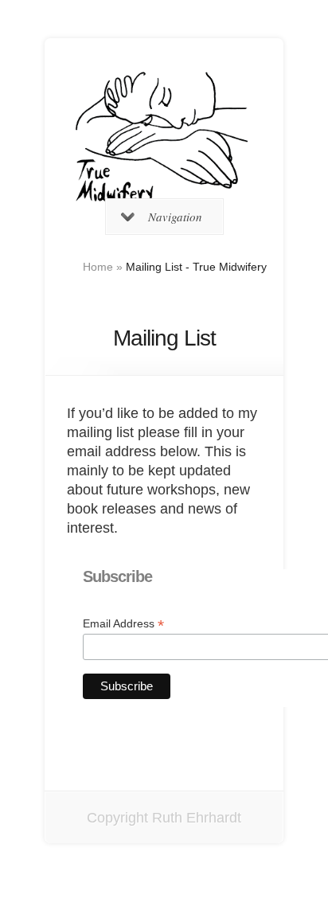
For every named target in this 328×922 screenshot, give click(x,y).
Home (98, 266)
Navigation (175, 217)
